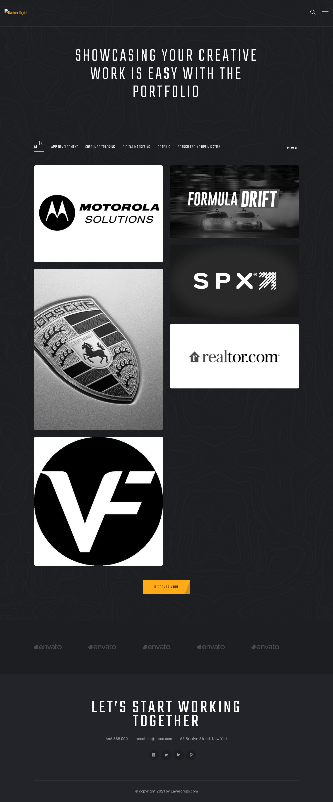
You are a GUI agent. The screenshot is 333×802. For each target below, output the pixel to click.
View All (293, 148)
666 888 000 (117, 739)
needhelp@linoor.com (154, 739)
